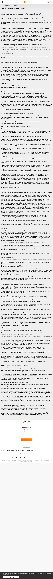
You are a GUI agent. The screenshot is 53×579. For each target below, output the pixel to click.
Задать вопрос (26, 433)
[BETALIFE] (26, 422)
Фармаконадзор (26, 436)
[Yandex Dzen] (24, 458)
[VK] (12, 458)
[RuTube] (16, 458)
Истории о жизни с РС (26, 429)
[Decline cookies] (52, 573)
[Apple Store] (20, 454)
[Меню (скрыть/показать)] (3, 2)
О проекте (26, 434)
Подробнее (9, 574)
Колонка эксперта (26, 431)
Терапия (26, 425)
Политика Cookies (26, 447)
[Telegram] (20, 458)
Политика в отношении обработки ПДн (26, 444)
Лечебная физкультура (26, 427)
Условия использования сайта (26, 442)
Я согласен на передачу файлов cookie (11, 577)
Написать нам (26, 439)
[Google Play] (24, 454)
